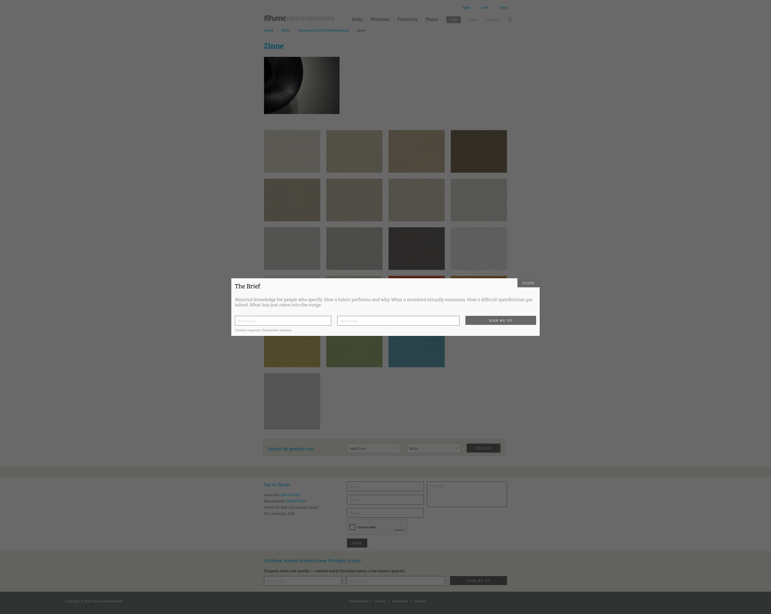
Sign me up (500, 320)
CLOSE (528, 282)
